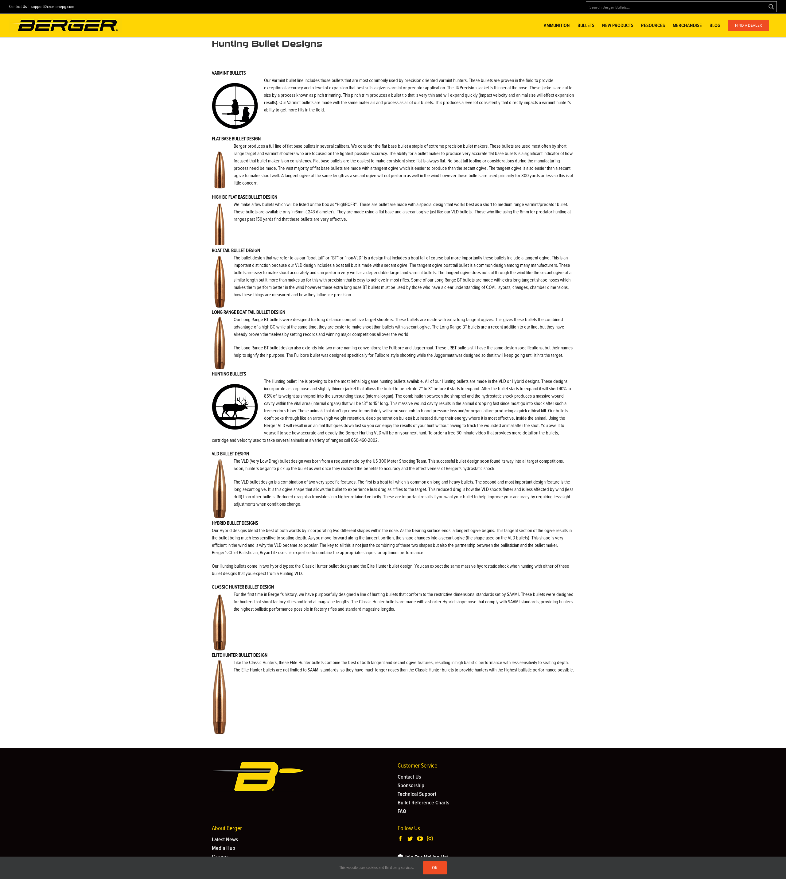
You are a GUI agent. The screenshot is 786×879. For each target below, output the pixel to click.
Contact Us (18, 7)
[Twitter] (410, 838)
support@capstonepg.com (52, 7)
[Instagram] (430, 838)
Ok (435, 867)
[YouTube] (420, 838)
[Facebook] (400, 838)
